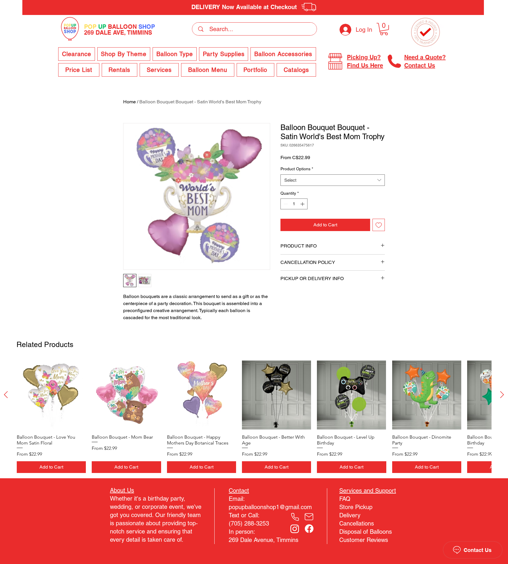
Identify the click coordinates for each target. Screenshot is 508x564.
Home (129, 102)
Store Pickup (355, 507)
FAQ (344, 498)
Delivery (349, 515)
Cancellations (356, 523)
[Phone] (295, 517)
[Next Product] (502, 394)
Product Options (296, 168)
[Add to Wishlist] (378, 225)
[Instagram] (294, 528)
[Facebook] (309, 528)
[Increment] (303, 204)
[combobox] (332, 180)
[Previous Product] (6, 394)
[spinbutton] (294, 204)
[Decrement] (285, 204)
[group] (254, 416)
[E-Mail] (309, 517)
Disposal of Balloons (365, 531)
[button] (384, 29)
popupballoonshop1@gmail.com (270, 507)
